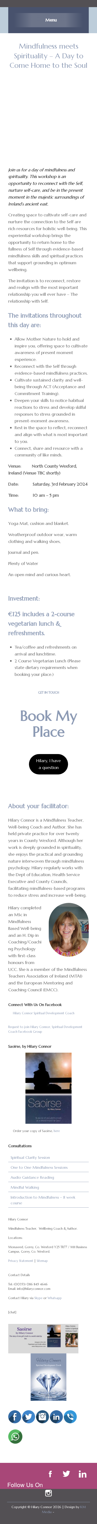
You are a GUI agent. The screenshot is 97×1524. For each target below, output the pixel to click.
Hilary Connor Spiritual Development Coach (43, 1013)
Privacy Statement (20, 1261)
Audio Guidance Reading (32, 1177)
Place (48, 732)
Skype (38, 1298)
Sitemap (42, 1261)
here (57, 1131)
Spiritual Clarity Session (30, 1157)
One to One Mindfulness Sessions (39, 1167)
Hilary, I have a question (48, 764)
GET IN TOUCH (48, 693)
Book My (48, 716)
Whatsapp (55, 1298)
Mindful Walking (25, 1187)
